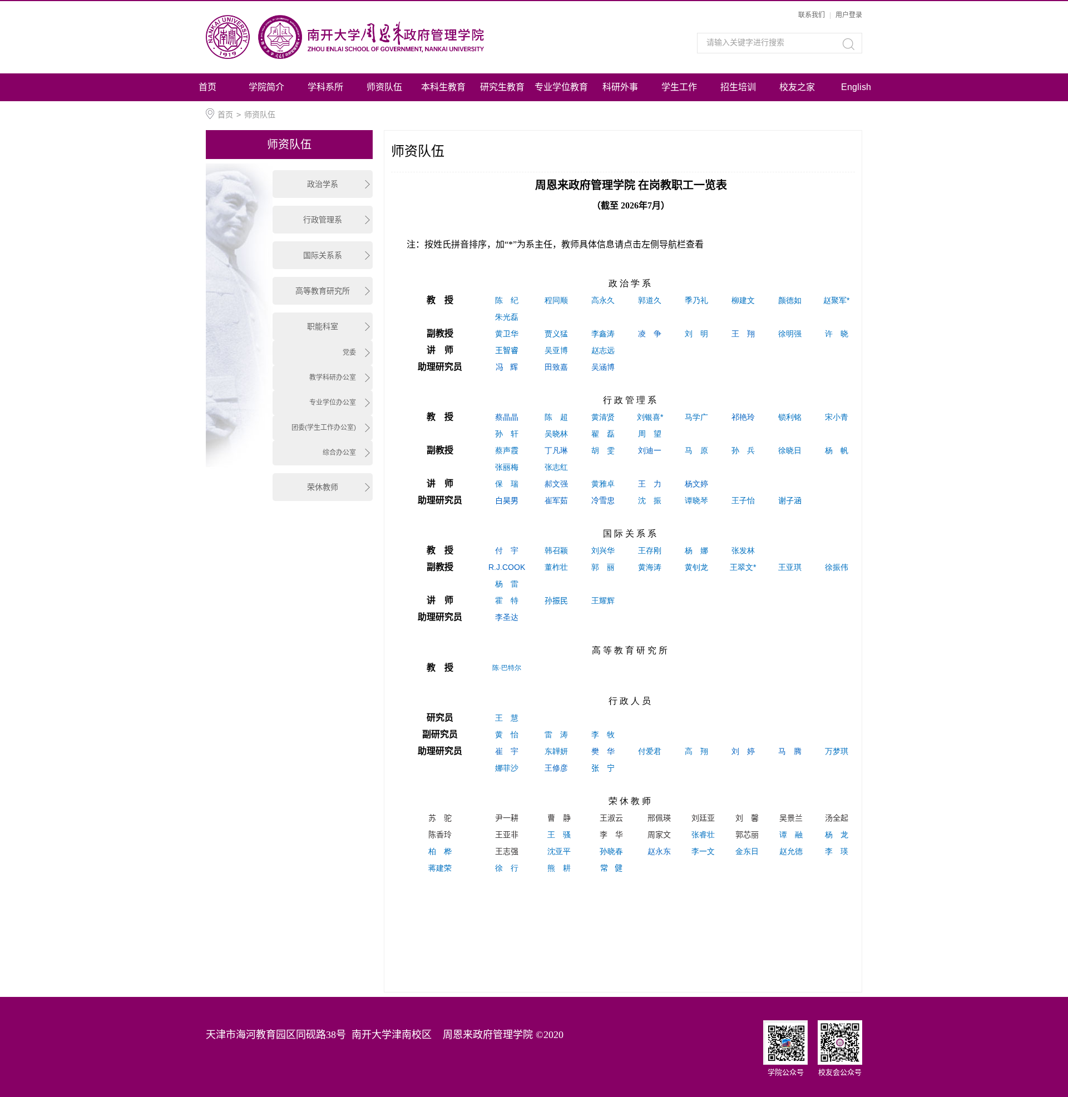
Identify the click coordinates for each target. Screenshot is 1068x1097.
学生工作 (679, 87)
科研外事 (620, 87)
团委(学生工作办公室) (323, 427)
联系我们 (811, 15)
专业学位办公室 (332, 402)
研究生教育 (502, 87)
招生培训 (738, 87)
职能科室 (322, 326)
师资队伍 (384, 87)
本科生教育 (443, 87)
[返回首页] (377, 37)
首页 (207, 87)
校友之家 (797, 87)
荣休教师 (322, 487)
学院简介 (266, 87)
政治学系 (322, 184)
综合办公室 (339, 452)
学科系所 (325, 87)
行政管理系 (322, 219)
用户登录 (848, 15)
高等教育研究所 (322, 290)
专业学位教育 (561, 87)
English (856, 87)
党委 (349, 352)
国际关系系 (322, 255)
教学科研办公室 (332, 377)
